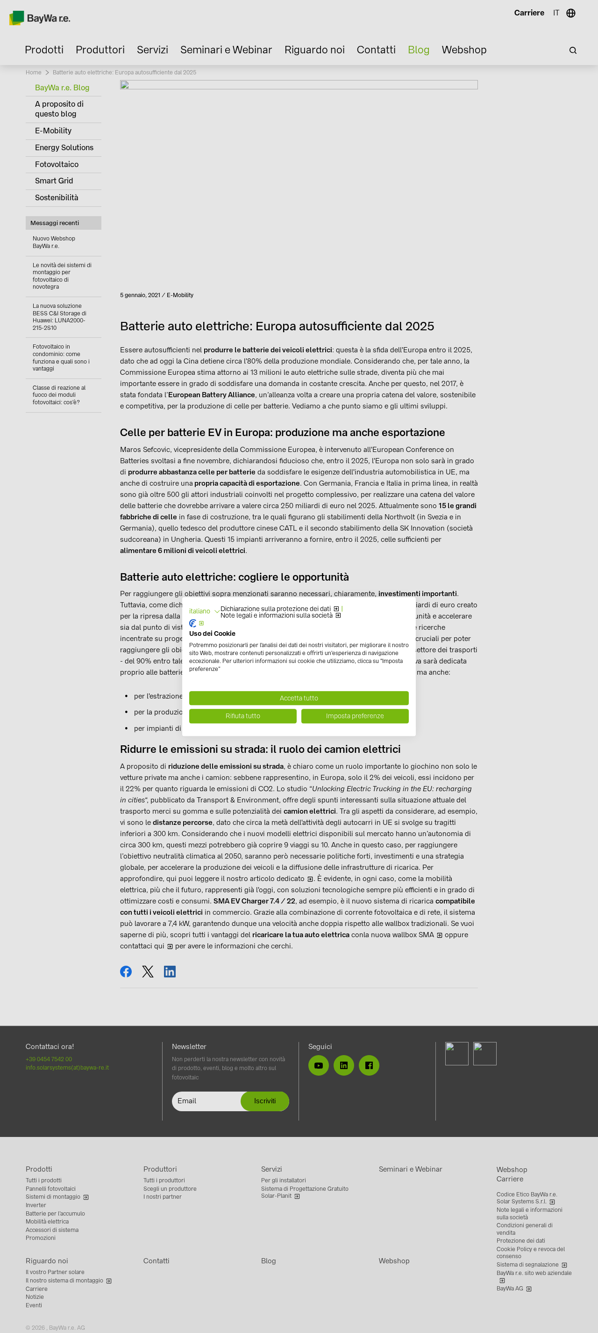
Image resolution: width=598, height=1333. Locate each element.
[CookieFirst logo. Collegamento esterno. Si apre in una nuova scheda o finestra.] (196, 623)
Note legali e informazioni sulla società (277, 615)
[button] (205, 611)
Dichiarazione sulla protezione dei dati (276, 609)
